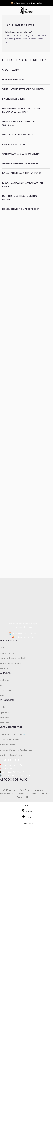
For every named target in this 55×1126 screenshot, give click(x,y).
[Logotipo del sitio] (26, 10)
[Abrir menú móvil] (3, 11)
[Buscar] (43, 11)
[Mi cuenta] (49, 11)
